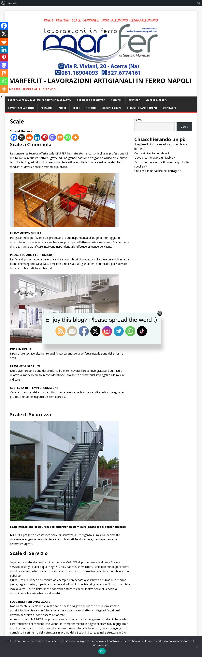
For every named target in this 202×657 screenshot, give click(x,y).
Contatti (169, 108)
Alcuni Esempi (111, 108)
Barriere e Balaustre (91, 100)
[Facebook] (13, 137)
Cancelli (117, 100)
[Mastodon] (52, 137)
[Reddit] (29, 137)
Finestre (134, 100)
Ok (102, 651)
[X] (21, 137)
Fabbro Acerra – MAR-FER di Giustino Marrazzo (39, 100)
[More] (75, 137)
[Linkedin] (37, 137)
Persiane (46, 108)
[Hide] (1, 96)
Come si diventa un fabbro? (151, 153)
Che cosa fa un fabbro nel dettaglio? (157, 171)
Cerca (138, 120)
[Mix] (60, 137)
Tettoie (91, 108)
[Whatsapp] (67, 137)
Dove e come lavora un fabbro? (154, 157)
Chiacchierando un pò (142, 108)
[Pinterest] (44, 137)
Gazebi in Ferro (156, 100)
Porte (62, 108)
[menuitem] (3, 3)
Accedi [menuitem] (12, 3)
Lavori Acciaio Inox (21, 108)
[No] (197, 647)
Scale (76, 108)
